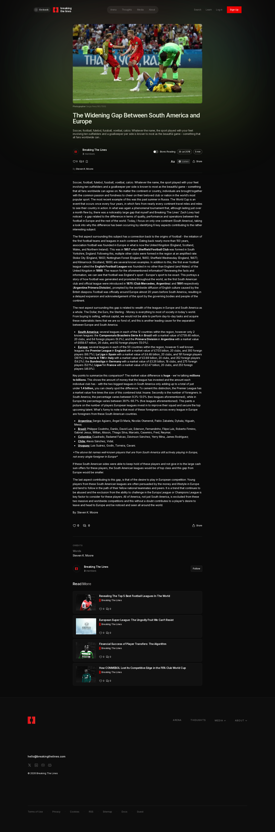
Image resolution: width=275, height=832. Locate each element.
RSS (91, 811)
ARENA (177, 720)
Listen (185, 161)
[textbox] (137, 347)
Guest (140, 811)
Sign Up (234, 9)
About (152, 9)
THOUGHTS (198, 720)
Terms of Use (35, 811)
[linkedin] (36, 765)
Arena (113, 9)
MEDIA (219, 720)
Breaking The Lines (94, 149)
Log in (219, 9)
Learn (209, 9)
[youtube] (43, 765)
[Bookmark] (86, 161)
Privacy (56, 811)
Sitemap (107, 811)
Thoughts (127, 9)
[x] (29, 765)
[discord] (50, 765)
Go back (43, 9)
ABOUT (239, 720)
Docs (124, 811)
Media (140, 9)
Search (197, 9)
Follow (196, 568)
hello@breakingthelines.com (46, 756)
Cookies (74, 811)
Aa (173, 161)
